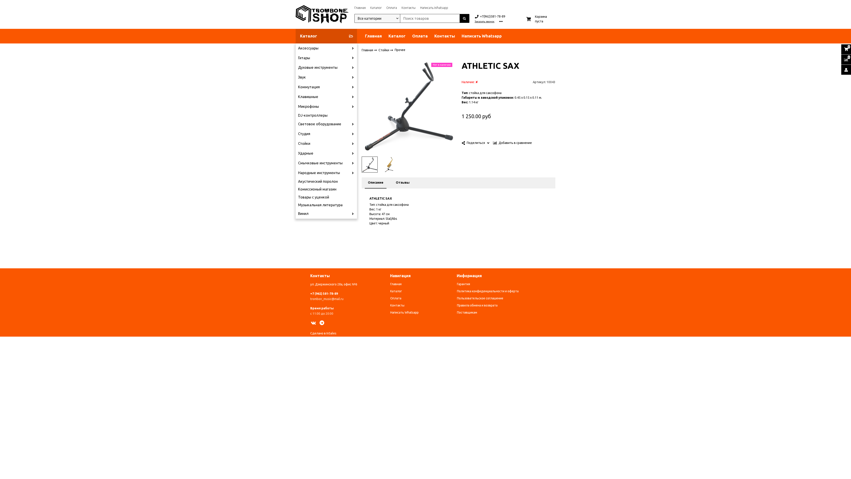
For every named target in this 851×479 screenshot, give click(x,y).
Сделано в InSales (323, 333)
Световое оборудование (319, 124)
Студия (304, 134)
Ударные (305, 153)
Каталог (376, 8)
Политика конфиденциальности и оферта (488, 291)
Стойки (304, 143)
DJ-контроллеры (313, 115)
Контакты (409, 8)
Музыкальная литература (320, 205)
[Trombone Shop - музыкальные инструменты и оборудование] (322, 14)
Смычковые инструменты (320, 163)
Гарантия (463, 284)
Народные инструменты (319, 173)
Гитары (304, 58)
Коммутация (309, 87)
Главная (360, 8)
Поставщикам (467, 312)
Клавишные (308, 97)
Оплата (391, 8)
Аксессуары (308, 48)
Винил (303, 214)
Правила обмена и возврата (477, 305)
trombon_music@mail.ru (327, 299)
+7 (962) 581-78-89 (324, 293)
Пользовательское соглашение (480, 298)
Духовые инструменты (318, 67)
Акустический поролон (318, 181)
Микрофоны (308, 106)
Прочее (400, 50)
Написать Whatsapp (434, 8)
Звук (302, 77)
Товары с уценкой (313, 197)
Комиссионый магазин (317, 189)
